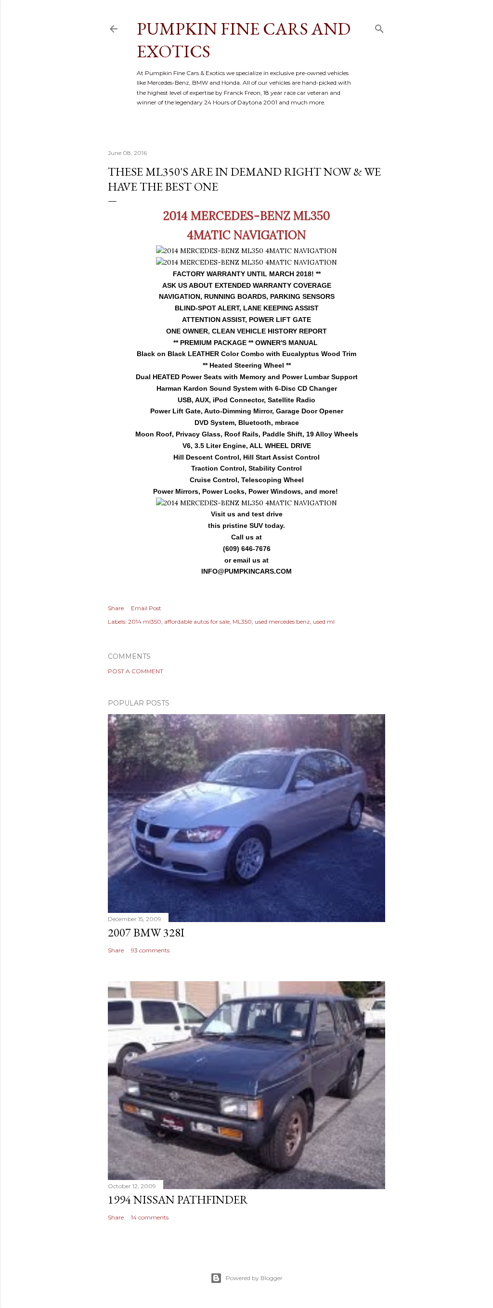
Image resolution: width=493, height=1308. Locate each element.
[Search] (379, 26)
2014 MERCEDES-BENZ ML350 (246, 215)
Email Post (146, 608)
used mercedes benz (282, 621)
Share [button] (116, 608)
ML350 (242, 621)
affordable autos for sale (197, 621)
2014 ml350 (144, 621)
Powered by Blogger (254, 1278)
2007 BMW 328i (146, 932)
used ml (324, 621)
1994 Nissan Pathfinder (178, 1199)
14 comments (150, 1217)
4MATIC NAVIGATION (246, 235)
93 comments (150, 950)
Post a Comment (135, 671)
